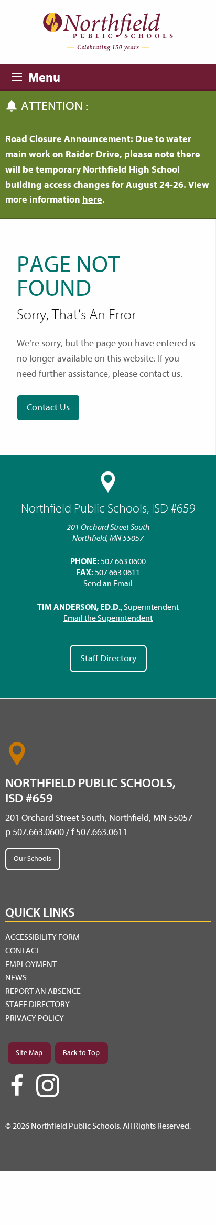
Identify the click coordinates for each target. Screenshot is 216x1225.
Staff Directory (108, 658)
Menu (20, 75)
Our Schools (32, 858)
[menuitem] (108, 938)
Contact (22, 951)
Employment (31, 964)
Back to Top (81, 1052)
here (92, 199)
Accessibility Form (42, 937)
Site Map (29, 1052)
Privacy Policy (34, 1018)
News (16, 977)
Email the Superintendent (108, 618)
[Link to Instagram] (47, 1085)
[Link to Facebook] (16, 1089)
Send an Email (108, 583)
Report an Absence (43, 991)
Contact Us (48, 407)
